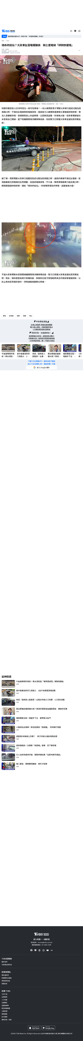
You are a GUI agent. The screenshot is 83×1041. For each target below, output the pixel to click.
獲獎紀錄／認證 (7, 1020)
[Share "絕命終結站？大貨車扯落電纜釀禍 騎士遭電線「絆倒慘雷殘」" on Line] (75, 31)
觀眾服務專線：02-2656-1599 (41, 945)
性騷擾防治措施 (7, 978)
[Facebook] (31, 950)
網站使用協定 (6, 981)
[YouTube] (48, 950)
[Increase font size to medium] (71, 31)
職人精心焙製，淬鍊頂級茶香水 (41, 327)
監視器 (11, 316)
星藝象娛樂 (5, 1005)
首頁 (3, 40)
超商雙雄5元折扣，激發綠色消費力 (41, 336)
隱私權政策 (5, 975)
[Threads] (39, 950)
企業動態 (4, 997)
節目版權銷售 (6, 1008)
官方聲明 (4, 1017)
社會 (7, 40)
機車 (18, 316)
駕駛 (24, 316)
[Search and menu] (79, 31)
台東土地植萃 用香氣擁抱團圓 (41, 325)
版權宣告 (4, 984)
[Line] (35, 950)
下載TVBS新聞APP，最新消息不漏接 (41, 361)
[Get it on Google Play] (48, 1028)
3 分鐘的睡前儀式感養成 (41, 329)
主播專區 (4, 1003)
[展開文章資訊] (79, 50)
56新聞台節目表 (7, 965)
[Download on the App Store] (34, 1028)
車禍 (4, 316)
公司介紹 (4, 994)
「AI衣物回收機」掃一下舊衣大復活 (41, 340)
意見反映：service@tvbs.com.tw (41, 942)
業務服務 (4, 1014)
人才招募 (4, 1000)
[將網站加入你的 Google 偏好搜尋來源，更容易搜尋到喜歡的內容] (41, 367)
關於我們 (4, 962)
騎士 (30, 316)
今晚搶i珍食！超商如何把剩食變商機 (41, 338)
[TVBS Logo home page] (8, 31)
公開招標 (4, 1011)
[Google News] (52, 950)
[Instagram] (44, 950)
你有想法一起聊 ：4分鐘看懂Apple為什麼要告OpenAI (25, 36)
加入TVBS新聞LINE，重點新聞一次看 (41, 364)
